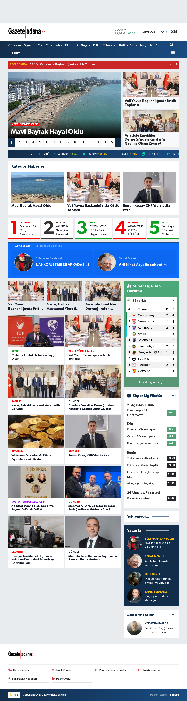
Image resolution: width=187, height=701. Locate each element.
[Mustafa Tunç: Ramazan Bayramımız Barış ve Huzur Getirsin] (93, 532)
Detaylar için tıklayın (151, 382)
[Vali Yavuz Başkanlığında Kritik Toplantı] (93, 331)
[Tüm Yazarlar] (174, 246)
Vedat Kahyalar (156, 623)
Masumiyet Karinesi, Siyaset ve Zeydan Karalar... (158, 581)
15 (111, 142)
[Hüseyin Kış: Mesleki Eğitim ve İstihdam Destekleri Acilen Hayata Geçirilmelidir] (36, 532)
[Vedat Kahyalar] (134, 627)
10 (76, 142)
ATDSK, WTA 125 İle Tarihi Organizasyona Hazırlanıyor (99, 230)
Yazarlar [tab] (22, 246)
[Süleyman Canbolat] (23, 262)
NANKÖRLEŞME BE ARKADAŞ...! (62, 265)
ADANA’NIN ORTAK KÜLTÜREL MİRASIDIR (136, 230)
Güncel (60, 222)
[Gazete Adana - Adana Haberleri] (27, 31)
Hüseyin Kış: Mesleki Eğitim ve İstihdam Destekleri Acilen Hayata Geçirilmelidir (34, 559)
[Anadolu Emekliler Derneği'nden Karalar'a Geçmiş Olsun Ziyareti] (93, 381)
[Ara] (172, 45)
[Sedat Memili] (107, 262)
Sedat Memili (128, 258)
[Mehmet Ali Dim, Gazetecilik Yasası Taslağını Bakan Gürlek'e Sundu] (93, 482)
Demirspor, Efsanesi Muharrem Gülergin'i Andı (169, 230)
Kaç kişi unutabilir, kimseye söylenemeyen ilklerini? (157, 598)
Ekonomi (71, 45)
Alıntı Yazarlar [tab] (49, 246)
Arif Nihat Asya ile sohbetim (143, 265)
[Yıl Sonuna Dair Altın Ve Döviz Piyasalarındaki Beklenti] (36, 431)
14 (104, 142)
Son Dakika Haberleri (24, 678)
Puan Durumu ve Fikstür (113, 670)
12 (90, 142)
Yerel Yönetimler (50, 45)
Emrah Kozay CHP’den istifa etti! (90, 455)
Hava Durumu (21, 670)
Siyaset (29, 45)
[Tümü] (174, 516)
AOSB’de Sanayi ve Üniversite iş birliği (63, 230)
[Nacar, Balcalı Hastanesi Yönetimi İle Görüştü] (36, 381)
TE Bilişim (173, 694)
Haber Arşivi (63, 678)
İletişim (15, 52)
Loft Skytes (153, 574)
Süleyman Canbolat (49, 258)
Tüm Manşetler (152, 670)
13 (97, 142)
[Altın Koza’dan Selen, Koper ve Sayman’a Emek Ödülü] (36, 482)
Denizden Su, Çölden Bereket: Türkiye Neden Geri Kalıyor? (159, 630)
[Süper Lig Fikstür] (174, 395)
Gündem (14, 45)
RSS (15, 694)
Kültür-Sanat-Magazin (136, 45)
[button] (171, 64)
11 (82, 142)
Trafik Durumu (64, 670)
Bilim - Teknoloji (104, 45)
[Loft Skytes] (134, 578)
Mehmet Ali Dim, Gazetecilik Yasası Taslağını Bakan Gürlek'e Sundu (28, 230)
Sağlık (85, 45)
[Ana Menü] (172, 53)
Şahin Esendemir (157, 591)
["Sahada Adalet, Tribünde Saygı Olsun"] (36, 331)
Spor (159, 45)
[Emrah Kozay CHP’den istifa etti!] (93, 431)
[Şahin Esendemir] (134, 596)
